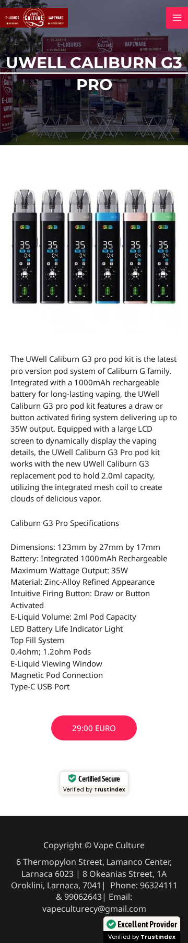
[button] (94, 728)
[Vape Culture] (34, 16)
